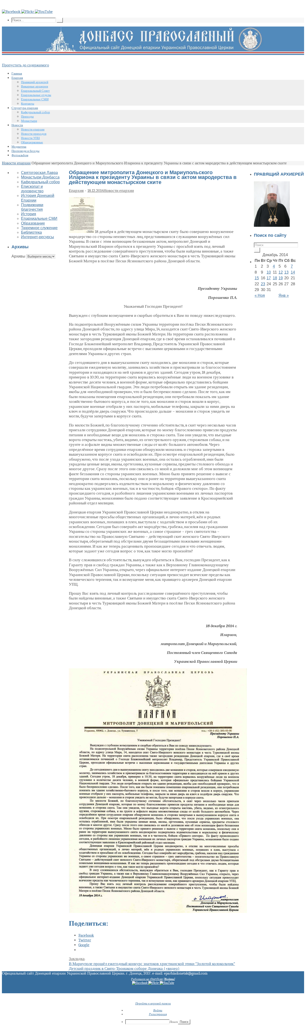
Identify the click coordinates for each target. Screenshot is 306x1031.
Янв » (284, 295)
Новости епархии (16, 163)
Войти (169, 979)
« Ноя (260, 295)
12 (281, 272)
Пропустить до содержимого (25, 65)
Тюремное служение (39, 228)
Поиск (173, 1022)
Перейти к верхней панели (153, 1003)
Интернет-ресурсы (37, 237)
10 (269, 272)
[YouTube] (44, 12)
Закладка (77, 958)
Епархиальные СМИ (39, 218)
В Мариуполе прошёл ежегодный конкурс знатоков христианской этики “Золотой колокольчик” (152, 963)
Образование (33, 223)
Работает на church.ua (147, 979)
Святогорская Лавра (39, 173)
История (28, 214)
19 (281, 278)
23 (263, 284)
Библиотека (31, 232)
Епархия (76, 190)
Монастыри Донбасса (40, 177)
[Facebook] (11, 12)
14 (293, 272)
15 (257, 278)
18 (275, 278)
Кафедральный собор (40, 182)
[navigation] (153, 1016)
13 (286, 272)
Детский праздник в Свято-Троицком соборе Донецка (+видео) (124, 968)
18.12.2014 (95, 190)
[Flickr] (28, 12)
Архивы (18, 256)
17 (269, 278)
